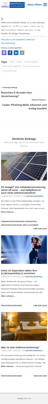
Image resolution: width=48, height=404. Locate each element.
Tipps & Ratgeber (30, 225)
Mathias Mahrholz (35, 196)
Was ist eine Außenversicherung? (20, 347)
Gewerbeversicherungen (13, 221)
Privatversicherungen (32, 30)
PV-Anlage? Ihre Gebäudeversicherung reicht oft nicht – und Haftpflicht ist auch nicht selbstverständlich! (23, 190)
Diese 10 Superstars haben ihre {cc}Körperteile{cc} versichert (19, 272)
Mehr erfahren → (8, 212)
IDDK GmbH (27, 398)
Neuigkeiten (30, 221)
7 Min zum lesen (40, 376)
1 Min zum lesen (40, 229)
